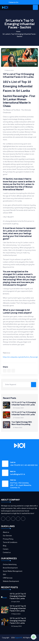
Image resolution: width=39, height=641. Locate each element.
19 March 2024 (9, 70)
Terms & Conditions (10, 542)
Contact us (7, 552)
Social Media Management (12, 571)
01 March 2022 (17, 427)
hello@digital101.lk (17, 474)
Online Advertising (9, 564)
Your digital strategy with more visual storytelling (22, 423)
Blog (4, 546)
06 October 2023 (18, 408)
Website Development (11, 581)
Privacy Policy (8, 539)
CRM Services (7, 578)
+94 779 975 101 (16, 465)
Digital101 (18, 638)
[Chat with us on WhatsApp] (33, 637)
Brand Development (10, 568)
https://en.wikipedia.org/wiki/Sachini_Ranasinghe (21, 357)
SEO (4, 574)
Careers (5, 549)
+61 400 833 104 (31, 465)
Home (18, 31)
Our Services (7, 535)
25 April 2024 (15, 601)
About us (6, 532)
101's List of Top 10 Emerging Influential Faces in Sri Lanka (24, 403)
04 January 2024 (16, 626)
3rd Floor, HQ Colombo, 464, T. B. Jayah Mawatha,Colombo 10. (20, 485)
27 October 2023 (18, 417)
